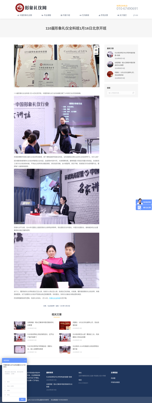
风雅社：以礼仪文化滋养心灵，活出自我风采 (86, 323)
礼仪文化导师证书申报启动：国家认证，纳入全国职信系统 (39, 347)
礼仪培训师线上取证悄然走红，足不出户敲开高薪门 (40, 335)
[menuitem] (24, 15)
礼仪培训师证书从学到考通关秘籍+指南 (125, 54)
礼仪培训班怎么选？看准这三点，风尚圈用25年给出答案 (86, 335)
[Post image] (19, 325)
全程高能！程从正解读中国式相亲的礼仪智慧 (40, 323)
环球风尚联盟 (115, 382)
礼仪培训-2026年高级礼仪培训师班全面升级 (86, 347)
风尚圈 (113, 378)
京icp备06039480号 (43, 400)
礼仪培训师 (19, 47)
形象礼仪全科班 (54, 298)
